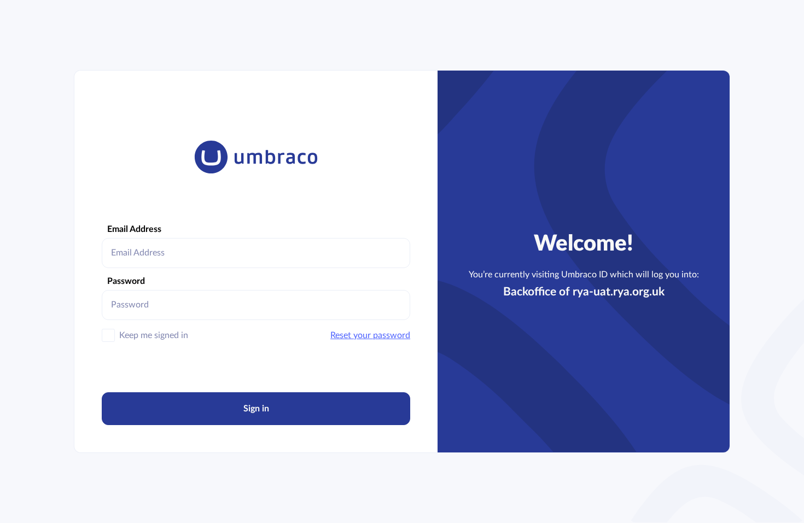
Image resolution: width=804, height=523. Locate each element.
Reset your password (370, 335)
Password (126, 281)
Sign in (256, 408)
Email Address (134, 229)
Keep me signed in (153, 335)
